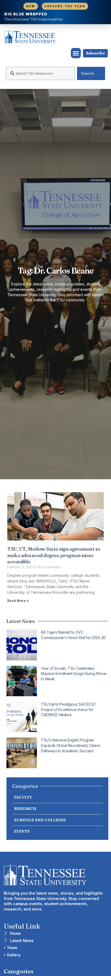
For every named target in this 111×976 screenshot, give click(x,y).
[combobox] (40, 73)
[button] (76, 53)
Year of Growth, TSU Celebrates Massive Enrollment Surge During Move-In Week (74, 673)
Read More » (18, 601)
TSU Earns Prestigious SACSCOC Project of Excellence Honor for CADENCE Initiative (68, 709)
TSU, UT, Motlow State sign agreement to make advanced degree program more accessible (53, 555)
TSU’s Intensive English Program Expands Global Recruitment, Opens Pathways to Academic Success (70, 745)
